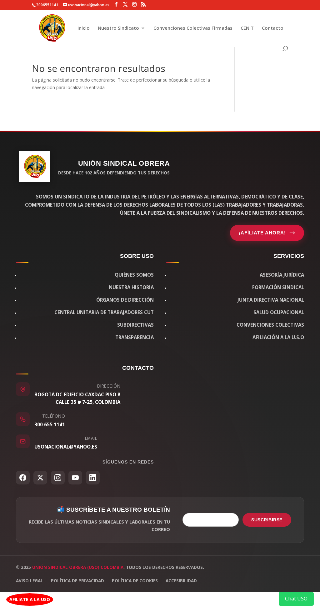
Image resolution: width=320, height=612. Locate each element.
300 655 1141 (49, 424)
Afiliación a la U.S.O (278, 337)
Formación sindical (278, 287)
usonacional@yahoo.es (65, 447)
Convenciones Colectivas (270, 325)
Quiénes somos (134, 275)
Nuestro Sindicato (118, 28)
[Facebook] (23, 477)
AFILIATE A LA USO (29, 599)
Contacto (272, 28)
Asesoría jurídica (282, 275)
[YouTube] (75, 477)
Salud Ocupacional (278, 312)
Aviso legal (29, 581)
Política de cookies (135, 581)
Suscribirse (266, 519)
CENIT (247, 28)
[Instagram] (58, 477)
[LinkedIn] (93, 477)
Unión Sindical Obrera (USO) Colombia (77, 567)
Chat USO (296, 598)
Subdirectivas (135, 325)
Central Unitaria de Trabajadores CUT (104, 312)
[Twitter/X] (40, 477)
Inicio (84, 28)
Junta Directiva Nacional (271, 300)
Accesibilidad (181, 581)
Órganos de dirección (125, 300)
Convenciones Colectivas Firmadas (192, 28)
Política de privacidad (77, 581)
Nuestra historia (131, 287)
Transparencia (134, 337)
